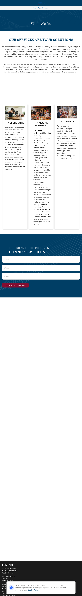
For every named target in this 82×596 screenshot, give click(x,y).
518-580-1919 (11, 569)
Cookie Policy (33, 590)
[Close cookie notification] (72, 588)
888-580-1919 (13, 571)
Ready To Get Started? (15, 285)
